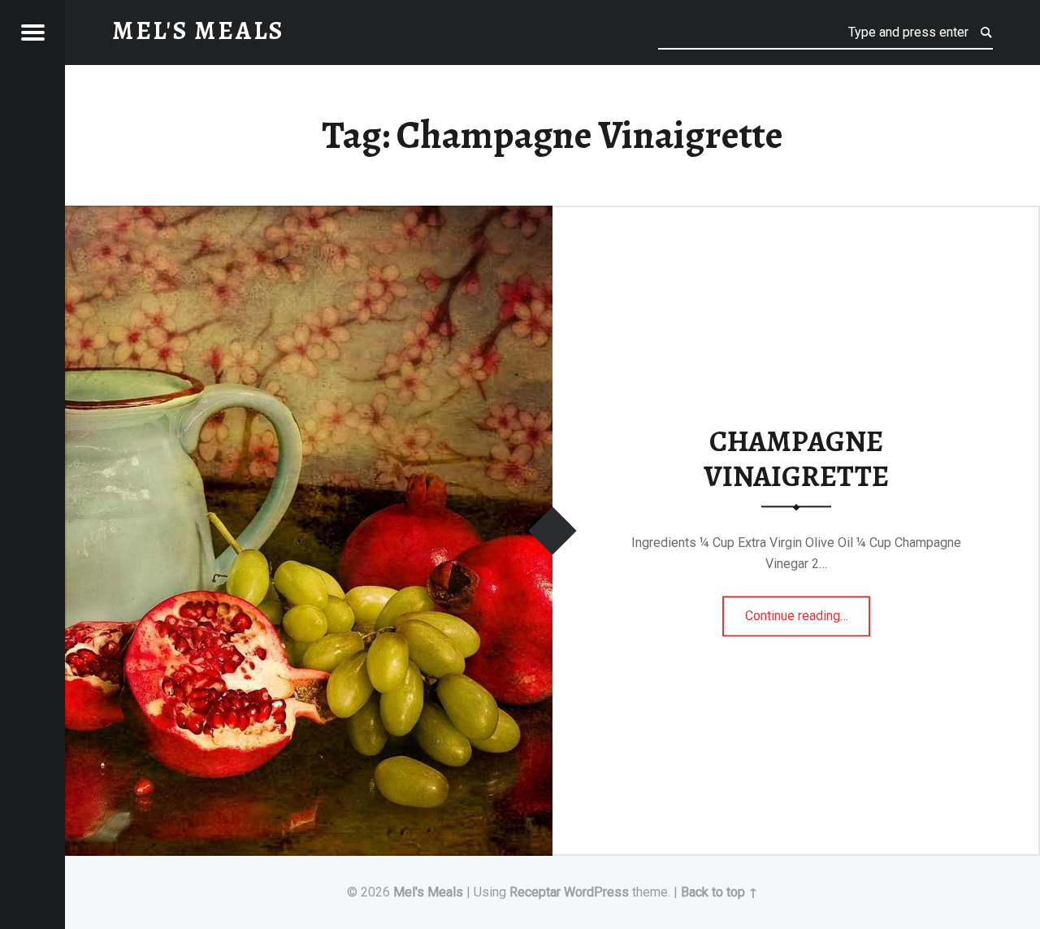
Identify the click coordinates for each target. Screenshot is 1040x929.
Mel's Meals (428, 892)
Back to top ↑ (719, 892)
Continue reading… (808, 610)
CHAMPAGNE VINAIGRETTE (796, 460)
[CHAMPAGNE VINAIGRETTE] (308, 216)
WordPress (596, 892)
